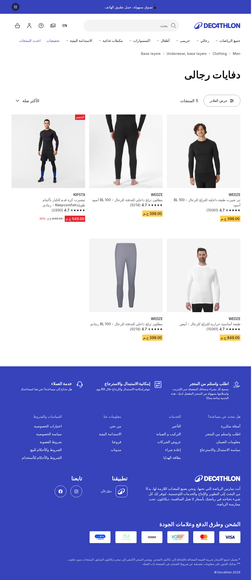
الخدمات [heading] (175, 417)
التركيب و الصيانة (168, 434)
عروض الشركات (169, 442)
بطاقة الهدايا (172, 457)
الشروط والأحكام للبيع (46, 450)
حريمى (184, 40)
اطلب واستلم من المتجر (222, 434)
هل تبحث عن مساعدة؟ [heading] (224, 417)
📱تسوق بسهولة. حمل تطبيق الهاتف (131, 7)
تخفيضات (53, 40)
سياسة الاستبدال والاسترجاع (220, 450)
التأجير (176, 426)
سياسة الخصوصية (49, 434)
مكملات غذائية (112, 40)
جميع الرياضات (229, 40)
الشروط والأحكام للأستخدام (42, 457)
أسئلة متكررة (230, 426)
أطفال (165, 40)
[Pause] (15, 7)
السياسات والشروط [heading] (47, 417)
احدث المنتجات (30, 40)
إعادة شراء (173, 450)
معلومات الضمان (228, 442)
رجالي (204, 40)
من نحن (115, 426)
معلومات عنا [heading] (112, 417)
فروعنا (116, 442)
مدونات (116, 450)
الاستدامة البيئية (80, 40)
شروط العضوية (51, 442)
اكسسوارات (141, 40)
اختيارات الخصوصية (48, 426)
